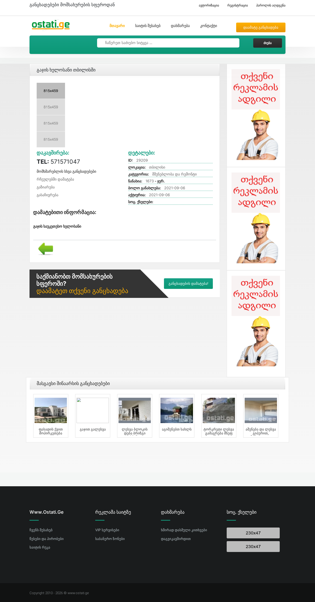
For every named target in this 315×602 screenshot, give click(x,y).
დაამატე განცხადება (260, 27)
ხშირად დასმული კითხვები (184, 530)
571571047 (58, 161)
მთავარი (117, 25)
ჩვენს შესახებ (41, 530)
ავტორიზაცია (209, 5)
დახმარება (180, 25)
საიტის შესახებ (147, 25)
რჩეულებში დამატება (55, 179)
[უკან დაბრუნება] (44, 248)
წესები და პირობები (47, 539)
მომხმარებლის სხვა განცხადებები (66, 171)
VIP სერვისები (107, 530)
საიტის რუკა (40, 547)
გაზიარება (46, 187)
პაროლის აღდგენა (270, 5)
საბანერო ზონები (110, 539)
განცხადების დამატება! (188, 284)
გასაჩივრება (47, 195)
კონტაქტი (208, 25)
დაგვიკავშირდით (176, 539)
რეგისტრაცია (237, 5)
